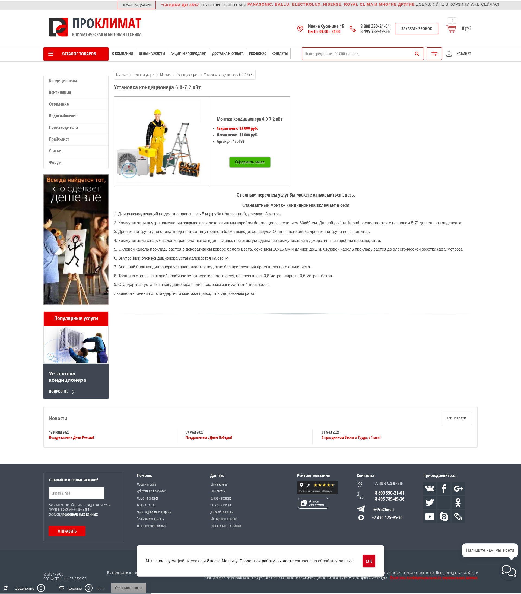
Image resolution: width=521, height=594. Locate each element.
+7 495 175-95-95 (387, 517)
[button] (508, 570)
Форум (55, 162)
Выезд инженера (220, 498)
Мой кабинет (218, 484)
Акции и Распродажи (189, 53)
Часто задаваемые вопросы (154, 511)
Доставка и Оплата (227, 53)
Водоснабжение (63, 116)
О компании (122, 53)
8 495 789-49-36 (375, 31)
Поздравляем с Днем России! (71, 437)
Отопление (59, 104)
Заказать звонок (416, 28)
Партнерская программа (225, 525)
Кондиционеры (63, 81)
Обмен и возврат (147, 498)
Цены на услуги (152, 53)
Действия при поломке (151, 491)
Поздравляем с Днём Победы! (209, 437)
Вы (296, 194)
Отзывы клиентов (221, 504)
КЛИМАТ (117, 23)
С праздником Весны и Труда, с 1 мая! (351, 437)
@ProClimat (383, 509)
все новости (456, 418)
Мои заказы (217, 491)
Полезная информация (151, 525)
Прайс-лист (59, 139)
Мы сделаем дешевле (223, 518)
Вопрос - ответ (146, 504)
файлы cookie (189, 560)
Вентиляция (60, 92)
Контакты (280, 53)
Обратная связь (146, 484)
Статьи (55, 151)
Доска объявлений (221, 511)
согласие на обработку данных (324, 560)
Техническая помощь (150, 518)
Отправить (67, 531)
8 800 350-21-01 (375, 26)
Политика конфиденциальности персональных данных (434, 577)
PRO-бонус (257, 53)
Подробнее (58, 391)
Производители (63, 127)
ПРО (83, 23)
